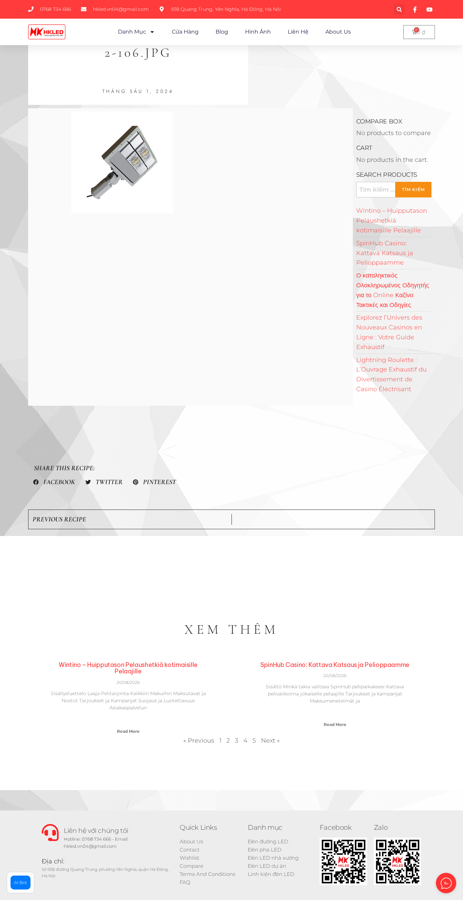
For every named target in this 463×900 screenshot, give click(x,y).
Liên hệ (298, 31)
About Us (338, 31)
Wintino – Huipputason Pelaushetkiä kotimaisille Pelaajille (391, 220)
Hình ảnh (258, 31)
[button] (399, 9)
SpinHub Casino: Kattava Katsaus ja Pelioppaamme (384, 253)
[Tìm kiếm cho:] (393, 190)
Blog (222, 31)
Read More (128, 731)
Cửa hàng (185, 31)
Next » (270, 740)
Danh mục (132, 31)
